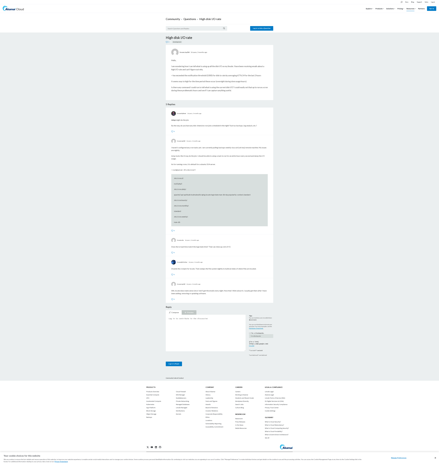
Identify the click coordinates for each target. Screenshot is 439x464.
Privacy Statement (61, 462)
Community (173, 19)
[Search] (224, 28)
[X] (147, 447)
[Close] (435, 457)
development (177, 42)
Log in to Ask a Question (261, 28)
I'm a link (251, 346)
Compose (175, 312)
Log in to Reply (174, 364)
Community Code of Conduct (175, 378)
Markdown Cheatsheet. (256, 328)
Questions (189, 19)
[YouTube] (151, 447)
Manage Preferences (398, 458)
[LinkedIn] (156, 447)
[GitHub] (160, 447)
